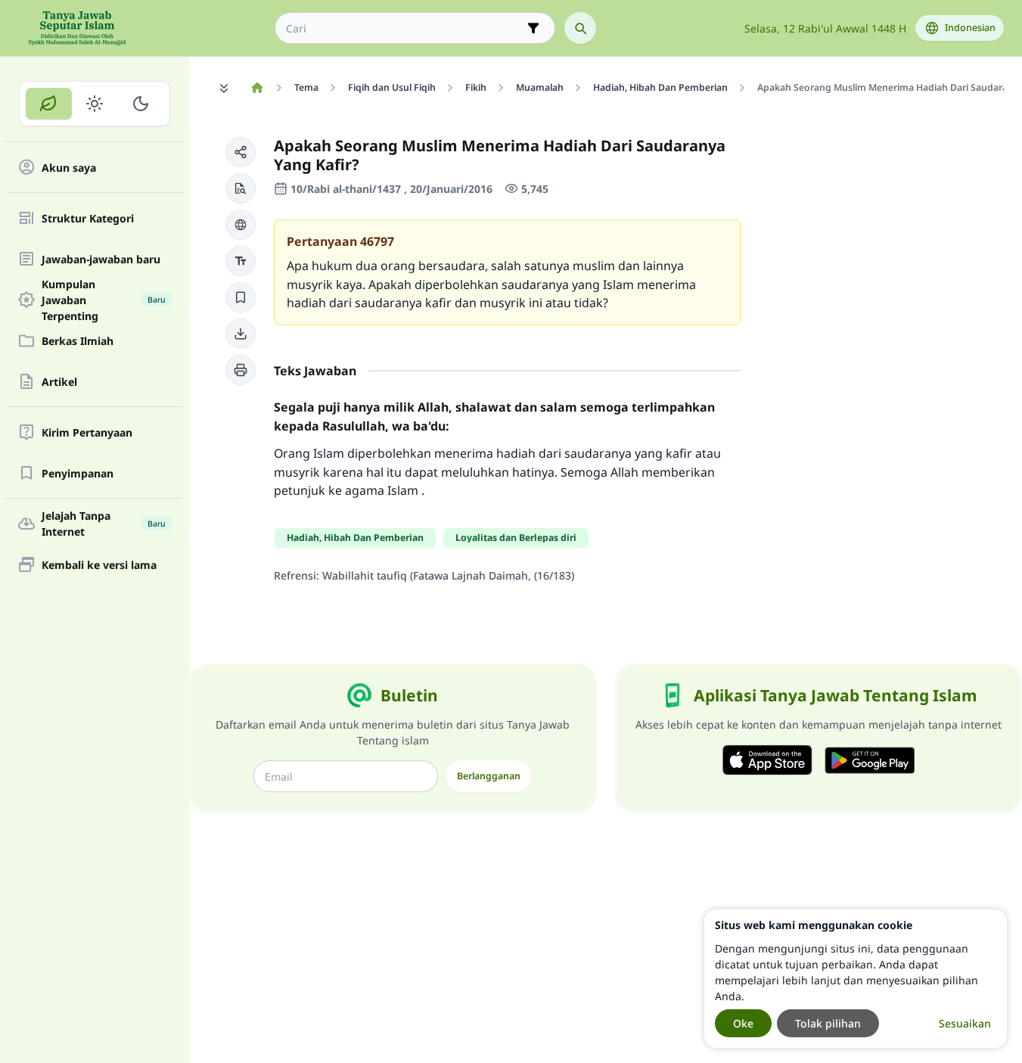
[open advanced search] (533, 28)
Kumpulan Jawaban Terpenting (104, 299)
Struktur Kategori (88, 218)
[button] (240, 152)
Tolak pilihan (828, 1023)
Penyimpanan (77, 473)
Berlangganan (488, 775)
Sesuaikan (965, 1023)
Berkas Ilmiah (77, 341)
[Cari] (580, 28)
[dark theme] (140, 104)
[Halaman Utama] (257, 87)
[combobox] (404, 28)
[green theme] (49, 104)
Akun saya (69, 167)
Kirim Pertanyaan (87, 432)
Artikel (59, 382)
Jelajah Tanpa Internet (104, 523)
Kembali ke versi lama (99, 565)
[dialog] (855, 978)
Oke (743, 1023)
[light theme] (95, 104)
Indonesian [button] (970, 27)
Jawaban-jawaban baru (101, 259)
